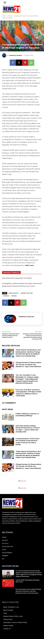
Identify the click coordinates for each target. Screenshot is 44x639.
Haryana (14, 296)
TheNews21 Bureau (15, 55)
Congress (6, 296)
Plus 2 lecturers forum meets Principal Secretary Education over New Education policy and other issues (28, 591)
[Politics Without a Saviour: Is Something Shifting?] (8, 417)
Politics (10, 16)
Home (4, 16)
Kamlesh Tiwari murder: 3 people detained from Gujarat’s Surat (11, 335)
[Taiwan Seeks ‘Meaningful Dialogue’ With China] (8, 583)
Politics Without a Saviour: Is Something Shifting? (27, 415)
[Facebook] (13, 63)
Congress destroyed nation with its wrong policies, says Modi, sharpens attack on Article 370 (32, 336)
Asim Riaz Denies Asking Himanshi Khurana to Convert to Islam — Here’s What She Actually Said (28, 429)
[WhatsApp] (31, 63)
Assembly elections (26, 293)
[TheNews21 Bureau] (4, 55)
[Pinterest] (25, 63)
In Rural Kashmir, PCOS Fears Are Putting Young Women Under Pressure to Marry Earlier (27, 442)
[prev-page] (3, 475)
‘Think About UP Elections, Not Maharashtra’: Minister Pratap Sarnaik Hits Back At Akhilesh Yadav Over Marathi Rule (28, 353)
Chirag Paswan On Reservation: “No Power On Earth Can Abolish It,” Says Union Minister (28, 364)
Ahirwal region (13, 293)
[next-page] (6, 475)
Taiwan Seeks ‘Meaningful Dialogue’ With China (28, 581)
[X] (19, 63)
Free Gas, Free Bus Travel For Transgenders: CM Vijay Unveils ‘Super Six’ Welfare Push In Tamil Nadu (28, 393)
